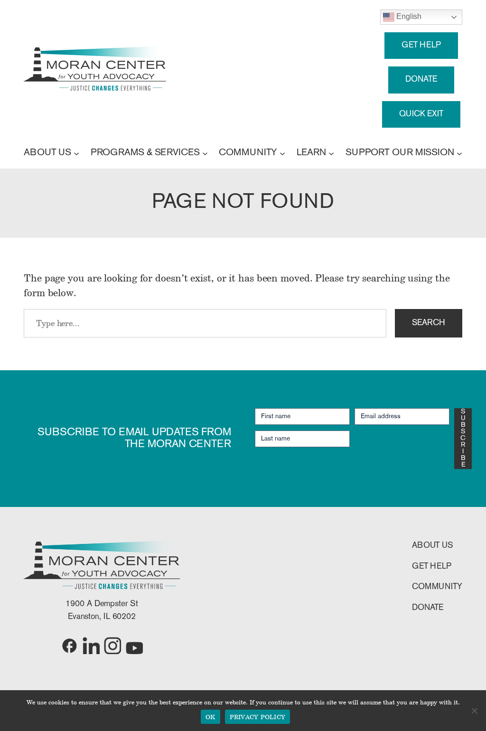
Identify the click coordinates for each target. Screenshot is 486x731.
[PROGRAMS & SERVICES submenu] (205, 153)
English (407, 16)
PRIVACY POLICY (258, 717)
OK (210, 717)
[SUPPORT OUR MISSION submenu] (459, 153)
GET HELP (421, 45)
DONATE (421, 79)
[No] (474, 710)
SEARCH (428, 323)
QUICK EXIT (421, 114)
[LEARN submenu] (331, 153)
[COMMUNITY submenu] (282, 153)
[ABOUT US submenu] (76, 153)
